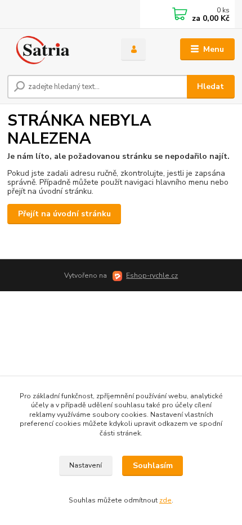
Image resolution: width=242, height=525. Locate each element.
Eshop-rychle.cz (152, 275)
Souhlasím (153, 465)
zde (165, 500)
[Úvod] (54, 49)
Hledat (210, 86)
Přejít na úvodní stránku (64, 213)
